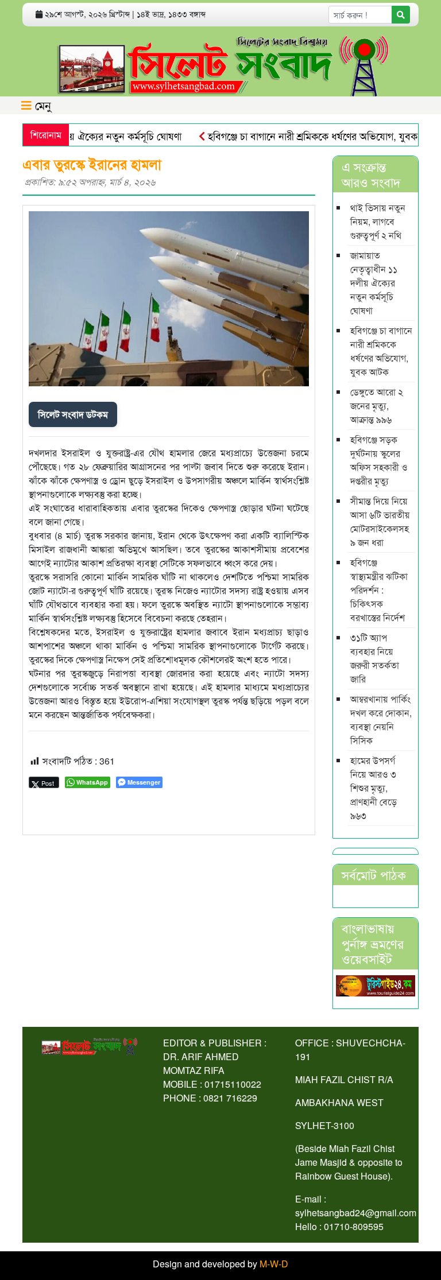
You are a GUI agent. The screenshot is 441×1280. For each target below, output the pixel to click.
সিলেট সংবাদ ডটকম (73, 414)
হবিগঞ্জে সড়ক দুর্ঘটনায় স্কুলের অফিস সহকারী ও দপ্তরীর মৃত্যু (379, 460)
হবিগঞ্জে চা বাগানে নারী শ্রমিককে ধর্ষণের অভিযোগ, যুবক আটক (309, 135)
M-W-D (274, 1263)
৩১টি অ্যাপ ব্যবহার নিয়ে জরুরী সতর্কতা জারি (374, 658)
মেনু (41, 104)
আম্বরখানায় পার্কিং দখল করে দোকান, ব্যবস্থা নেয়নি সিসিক (381, 719)
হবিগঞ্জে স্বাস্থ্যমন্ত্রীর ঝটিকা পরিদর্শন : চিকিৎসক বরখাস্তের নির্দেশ (379, 590)
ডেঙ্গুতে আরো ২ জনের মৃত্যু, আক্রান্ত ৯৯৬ (376, 405)
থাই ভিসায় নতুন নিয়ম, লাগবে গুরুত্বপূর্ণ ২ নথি (377, 221)
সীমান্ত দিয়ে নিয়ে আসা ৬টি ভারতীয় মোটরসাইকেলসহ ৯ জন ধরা (380, 521)
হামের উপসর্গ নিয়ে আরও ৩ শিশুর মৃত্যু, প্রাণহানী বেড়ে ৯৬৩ (373, 788)
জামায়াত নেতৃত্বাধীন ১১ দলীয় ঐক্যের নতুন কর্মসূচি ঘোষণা (373, 283)
